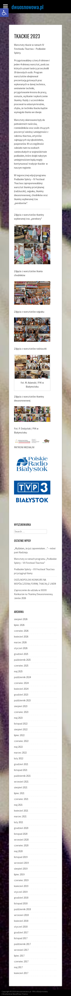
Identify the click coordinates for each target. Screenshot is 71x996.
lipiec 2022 (19, 735)
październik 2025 (22, 659)
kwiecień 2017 (21, 973)
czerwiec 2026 (21, 630)
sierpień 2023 (20, 706)
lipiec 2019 (19, 874)
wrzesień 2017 (21, 949)
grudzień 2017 (21, 932)
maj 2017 (18, 967)
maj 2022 (18, 746)
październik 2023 (22, 700)
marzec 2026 (20, 642)
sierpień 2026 (20, 619)
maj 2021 (18, 804)
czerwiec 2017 (21, 961)
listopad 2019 (20, 857)
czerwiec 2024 (21, 683)
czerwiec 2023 (21, 712)
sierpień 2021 (20, 787)
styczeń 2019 (20, 891)
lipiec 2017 (19, 955)
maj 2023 (18, 717)
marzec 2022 (20, 752)
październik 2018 (22, 909)
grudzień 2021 (21, 764)
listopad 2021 (20, 770)
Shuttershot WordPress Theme (15, 994)
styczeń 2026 (20, 648)
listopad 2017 (20, 938)
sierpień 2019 (20, 868)
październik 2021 (22, 775)
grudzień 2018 (21, 897)
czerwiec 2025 (21, 665)
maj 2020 (18, 851)
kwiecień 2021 (21, 810)
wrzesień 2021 (21, 781)
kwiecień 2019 (21, 886)
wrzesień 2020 (21, 839)
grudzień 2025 (21, 654)
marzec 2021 (20, 816)
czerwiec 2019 (21, 880)
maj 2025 (18, 671)
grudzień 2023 (21, 694)
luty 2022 (18, 758)
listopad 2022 (20, 723)
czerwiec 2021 (21, 799)
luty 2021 (18, 822)
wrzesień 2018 (21, 915)
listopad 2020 (20, 833)
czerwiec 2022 (21, 741)
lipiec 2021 (19, 793)
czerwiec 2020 (21, 845)
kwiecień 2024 (21, 688)
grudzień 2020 (21, 828)
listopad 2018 (20, 903)
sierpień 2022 (20, 729)
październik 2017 (22, 944)
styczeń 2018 (20, 926)
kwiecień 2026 (21, 636)
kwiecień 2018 (21, 920)
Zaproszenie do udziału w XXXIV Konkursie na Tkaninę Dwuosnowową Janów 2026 (33, 594)
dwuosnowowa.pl (27, 7)
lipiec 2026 (19, 625)
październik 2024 (22, 677)
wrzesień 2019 (21, 862)
